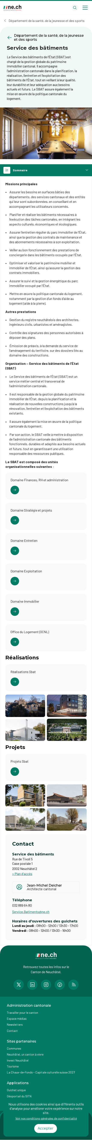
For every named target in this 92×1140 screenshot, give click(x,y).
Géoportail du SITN (19, 1096)
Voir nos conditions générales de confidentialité (46, 1118)
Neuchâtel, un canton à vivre (25, 1054)
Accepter (45, 1128)
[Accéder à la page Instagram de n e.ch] (46, 985)
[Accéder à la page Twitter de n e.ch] (18, 985)
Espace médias (17, 1018)
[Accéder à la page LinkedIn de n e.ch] (32, 985)
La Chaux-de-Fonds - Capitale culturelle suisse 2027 (41, 1072)
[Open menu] (85, 7)
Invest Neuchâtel (17, 1060)
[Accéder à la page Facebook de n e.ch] (60, 985)
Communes (14, 1048)
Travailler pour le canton (22, 1012)
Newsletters (15, 1024)
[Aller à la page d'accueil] (12, 8)
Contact (12, 1030)
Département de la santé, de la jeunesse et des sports (47, 21)
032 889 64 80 (22, 905)
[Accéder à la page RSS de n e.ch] (73, 985)
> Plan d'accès (22, 874)
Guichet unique (16, 1090)
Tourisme (13, 1066)
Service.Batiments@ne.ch (30, 912)
